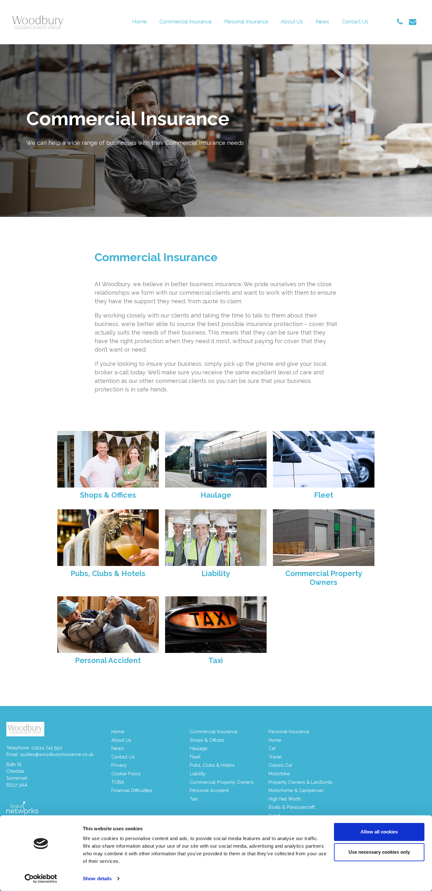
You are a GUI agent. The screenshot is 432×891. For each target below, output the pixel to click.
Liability (198, 773)
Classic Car (280, 765)
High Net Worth (284, 799)
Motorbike (279, 773)
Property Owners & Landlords (300, 782)
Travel (275, 756)
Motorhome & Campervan (296, 790)
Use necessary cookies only (379, 852)
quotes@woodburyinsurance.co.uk (57, 754)
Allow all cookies (379, 831)
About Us (292, 22)
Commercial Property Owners (222, 782)
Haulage (198, 748)
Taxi (194, 799)
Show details (97, 878)
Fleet (195, 756)
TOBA (117, 782)
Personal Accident (209, 790)
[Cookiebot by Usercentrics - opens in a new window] (41, 878)
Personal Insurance (246, 22)
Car (272, 748)
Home (139, 22)
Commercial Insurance (185, 22)
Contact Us (355, 22)
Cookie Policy (126, 773)
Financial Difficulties (131, 790)
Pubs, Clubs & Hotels (212, 765)
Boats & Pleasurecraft (291, 807)
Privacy (119, 765)
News (322, 22)
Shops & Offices (207, 740)
